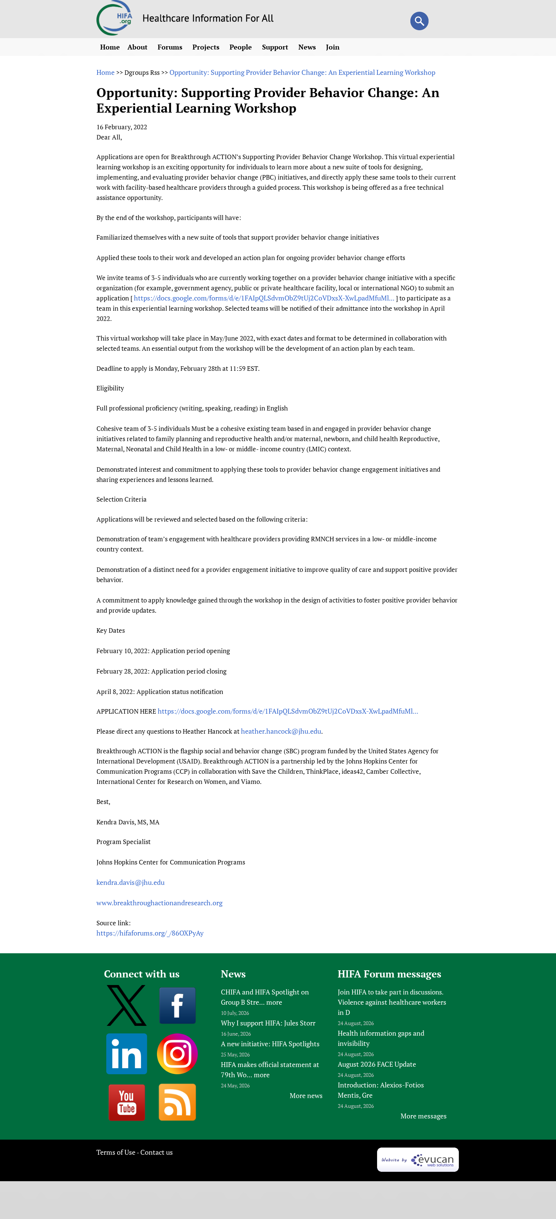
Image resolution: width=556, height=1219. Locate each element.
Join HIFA (352, 991)
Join (334, 46)
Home (110, 46)
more (274, 1002)
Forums (171, 46)
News (308, 46)
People (242, 46)
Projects (207, 46)
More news (306, 1095)
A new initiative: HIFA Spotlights (270, 1043)
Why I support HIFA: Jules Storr (268, 1022)
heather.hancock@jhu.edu (281, 731)
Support (276, 46)
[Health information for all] (208, 19)
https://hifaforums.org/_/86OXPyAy (149, 932)
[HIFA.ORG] (114, 32)
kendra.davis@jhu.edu (130, 882)
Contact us (156, 1152)
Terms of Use (115, 1152)
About (138, 46)
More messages (424, 1115)
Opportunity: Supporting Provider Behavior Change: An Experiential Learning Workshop (302, 72)
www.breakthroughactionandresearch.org (159, 902)
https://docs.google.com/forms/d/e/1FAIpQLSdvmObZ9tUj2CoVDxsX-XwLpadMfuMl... (264, 297)
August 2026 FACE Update (377, 1064)
